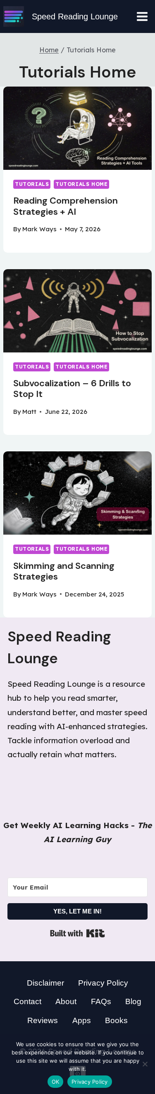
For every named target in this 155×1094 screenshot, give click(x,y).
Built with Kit (77, 933)
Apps (81, 1020)
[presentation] (77, 128)
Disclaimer (45, 983)
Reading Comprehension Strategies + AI (65, 206)
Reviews (42, 1020)
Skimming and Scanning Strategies (63, 571)
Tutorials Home (81, 184)
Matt (29, 412)
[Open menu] (142, 16)
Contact (27, 1001)
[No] (145, 1064)
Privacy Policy (103, 983)
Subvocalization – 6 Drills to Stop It (72, 388)
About (65, 1001)
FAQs (101, 1001)
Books (116, 1020)
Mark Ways (39, 229)
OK (56, 1081)
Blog (133, 1001)
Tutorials (32, 184)
